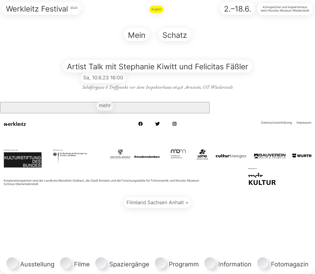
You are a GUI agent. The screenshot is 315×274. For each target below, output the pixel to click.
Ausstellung (37, 264)
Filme (82, 264)
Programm (184, 264)
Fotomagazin (290, 264)
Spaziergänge (129, 264)
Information (235, 264)
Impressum (304, 122)
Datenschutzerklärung (276, 122)
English (156, 9)
